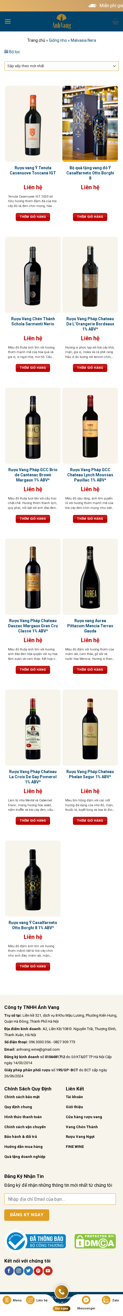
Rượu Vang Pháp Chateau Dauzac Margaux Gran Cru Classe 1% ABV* (33, 625)
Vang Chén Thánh (82, 1127)
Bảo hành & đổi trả (20, 1136)
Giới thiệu (74, 1107)
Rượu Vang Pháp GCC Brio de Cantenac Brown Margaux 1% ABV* (32, 474)
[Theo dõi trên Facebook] (9, 1270)
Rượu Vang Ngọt (80, 1136)
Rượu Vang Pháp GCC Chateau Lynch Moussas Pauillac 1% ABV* (90, 474)
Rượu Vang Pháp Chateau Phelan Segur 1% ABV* (90, 774)
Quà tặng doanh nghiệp (24, 1156)
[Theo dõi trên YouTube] (47, 1270)
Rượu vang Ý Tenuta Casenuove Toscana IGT (33, 170)
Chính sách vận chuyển (25, 1127)
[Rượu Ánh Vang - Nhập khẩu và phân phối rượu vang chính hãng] (61, 21)
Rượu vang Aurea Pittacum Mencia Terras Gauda (90, 625)
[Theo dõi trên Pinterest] (38, 1270)
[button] (7, 21)
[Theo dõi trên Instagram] (18, 1270)
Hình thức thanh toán (23, 1117)
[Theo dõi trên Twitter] (28, 1270)
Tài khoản (74, 1097)
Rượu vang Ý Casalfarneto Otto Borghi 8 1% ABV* (33, 925)
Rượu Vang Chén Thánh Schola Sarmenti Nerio (33, 321)
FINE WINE (75, 1146)
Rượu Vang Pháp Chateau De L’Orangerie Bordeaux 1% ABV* (90, 323)
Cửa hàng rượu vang (84, 1117)
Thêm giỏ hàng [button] (33, 217)
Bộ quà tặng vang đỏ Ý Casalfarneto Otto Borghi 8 (90, 173)
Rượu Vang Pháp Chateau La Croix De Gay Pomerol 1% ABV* (33, 776)
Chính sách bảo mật (21, 1097)
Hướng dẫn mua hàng (23, 1146)
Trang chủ (36, 40)
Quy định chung (18, 1107)
